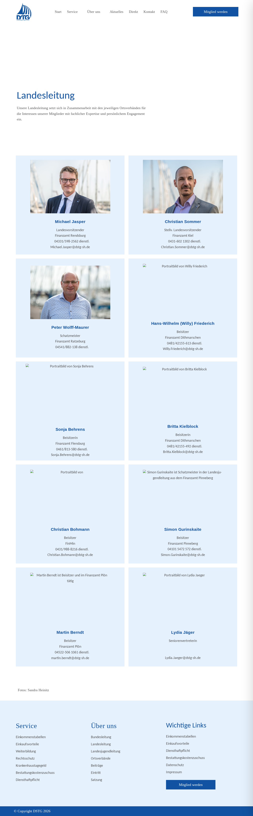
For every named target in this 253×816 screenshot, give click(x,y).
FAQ (163, 12)
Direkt (133, 12)
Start (58, 12)
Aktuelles (116, 12)
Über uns (93, 12)
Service (72, 12)
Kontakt (149, 12)
